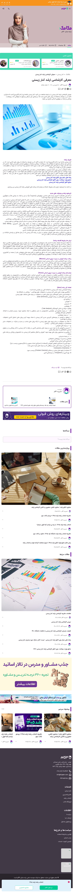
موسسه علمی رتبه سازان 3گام (26, 877)
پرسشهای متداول (66, 822)
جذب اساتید (67, 838)
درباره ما (68, 814)
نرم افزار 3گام (49, 887)
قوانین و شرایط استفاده (64, 834)
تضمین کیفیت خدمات (64, 841)
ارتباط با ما (68, 818)
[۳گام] (64, 8)
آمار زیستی (60, 74)
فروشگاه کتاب (67, 802)
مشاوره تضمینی (24, 887)
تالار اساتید (68, 791)
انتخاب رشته (67, 798)
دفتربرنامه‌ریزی (67, 794)
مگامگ (68, 74)
